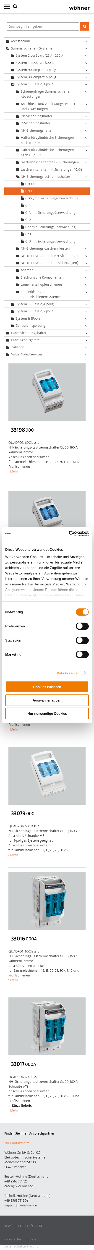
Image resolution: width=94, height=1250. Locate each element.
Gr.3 (28, 234)
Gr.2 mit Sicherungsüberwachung (50, 227)
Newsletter (12, 1239)
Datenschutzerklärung (21, 1246)
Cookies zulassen (47, 687)
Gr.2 (28, 219)
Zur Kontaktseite (17, 1143)
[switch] (83, 627)
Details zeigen (68, 673)
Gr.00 (29, 191)
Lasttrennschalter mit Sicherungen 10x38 (52, 169)
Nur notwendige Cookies (47, 713)
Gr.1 (27, 205)
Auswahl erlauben (47, 700)
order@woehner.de (18, 1186)
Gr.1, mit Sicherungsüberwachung (50, 212)
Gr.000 (30, 184)
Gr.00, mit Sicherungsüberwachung (51, 198)
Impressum (33, 1239)
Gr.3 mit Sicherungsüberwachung (50, 241)
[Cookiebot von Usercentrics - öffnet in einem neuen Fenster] (69, 533)
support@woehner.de (20, 1205)
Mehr (14, 471)
